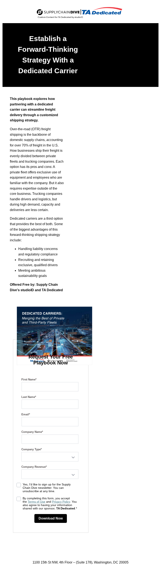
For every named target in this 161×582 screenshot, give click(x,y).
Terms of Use (36, 501)
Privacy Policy (61, 501)
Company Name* (32, 431)
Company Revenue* (34, 466)
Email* (25, 414)
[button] (73, 457)
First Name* (28, 379)
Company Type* (31, 449)
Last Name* (28, 397)
